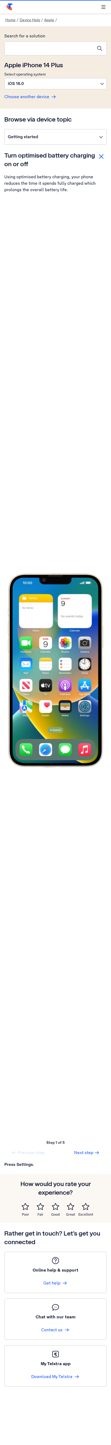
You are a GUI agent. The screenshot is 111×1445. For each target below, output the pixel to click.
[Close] (101, 156)
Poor (25, 1214)
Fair (40, 1214)
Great (70, 1214)
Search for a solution (24, 36)
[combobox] (49, 48)
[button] (55, 83)
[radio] (25, 1206)
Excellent (85, 1214)
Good (55, 1214)
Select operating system (25, 74)
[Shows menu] (103, 7)
